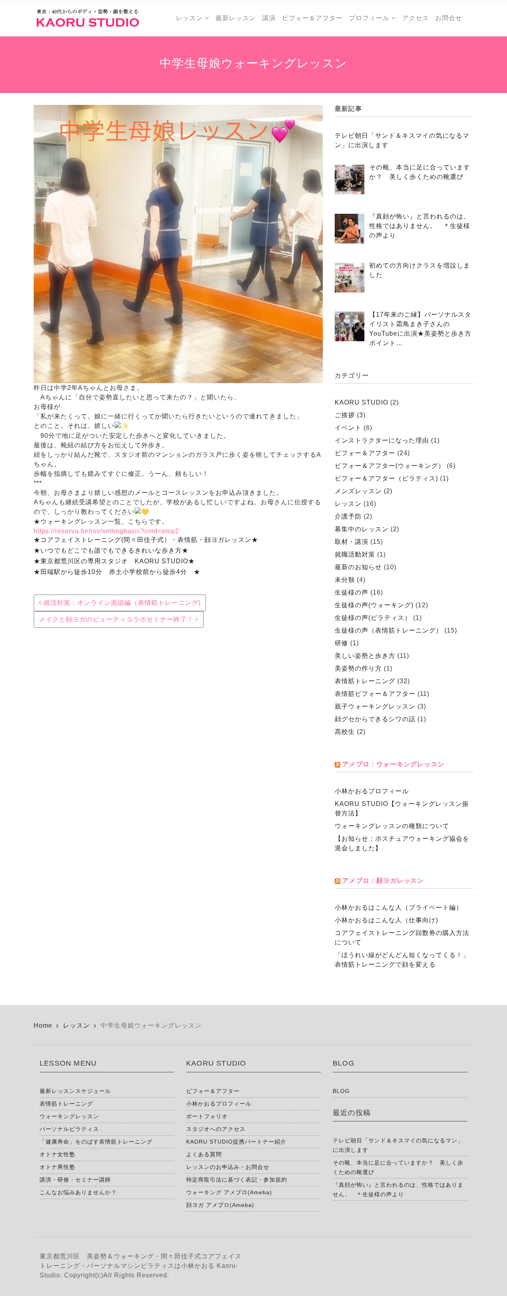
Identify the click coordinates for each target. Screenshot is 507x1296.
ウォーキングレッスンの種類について (392, 826)
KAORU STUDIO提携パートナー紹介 (236, 1141)
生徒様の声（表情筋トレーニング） (388, 630)
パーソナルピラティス (69, 1129)
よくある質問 (204, 1154)
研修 (341, 643)
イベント (348, 427)
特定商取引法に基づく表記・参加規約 (236, 1179)
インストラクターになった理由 (382, 440)
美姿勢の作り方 (358, 668)
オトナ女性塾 (57, 1154)
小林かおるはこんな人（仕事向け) (386, 920)
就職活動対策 (355, 554)
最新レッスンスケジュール (75, 1091)
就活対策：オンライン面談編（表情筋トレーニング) (121, 602)
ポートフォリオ (207, 1116)
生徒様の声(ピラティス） (373, 617)
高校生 (345, 731)
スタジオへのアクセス (216, 1129)
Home (43, 1025)
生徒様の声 (351, 592)
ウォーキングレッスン (69, 1116)
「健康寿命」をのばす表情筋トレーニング (96, 1141)
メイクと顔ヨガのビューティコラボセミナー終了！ (117, 619)
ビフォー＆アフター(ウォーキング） (390, 465)
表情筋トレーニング (365, 681)
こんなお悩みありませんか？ (78, 1192)
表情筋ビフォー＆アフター (375, 693)
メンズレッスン (358, 491)
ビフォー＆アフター (365, 453)
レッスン (348, 503)
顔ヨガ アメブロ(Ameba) (220, 1205)
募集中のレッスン (362, 529)
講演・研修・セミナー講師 (75, 1179)
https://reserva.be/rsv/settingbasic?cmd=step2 (106, 531)
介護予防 (348, 516)
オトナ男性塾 (57, 1167)
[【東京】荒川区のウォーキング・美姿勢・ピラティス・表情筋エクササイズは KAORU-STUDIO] (87, 18)
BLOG (341, 1091)
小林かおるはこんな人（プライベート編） (399, 907)
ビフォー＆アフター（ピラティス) (386, 478)
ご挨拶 (345, 415)
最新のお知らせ (358, 567)
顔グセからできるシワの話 (375, 719)
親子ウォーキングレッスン (375, 706)
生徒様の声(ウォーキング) (374, 605)
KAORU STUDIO (361, 402)
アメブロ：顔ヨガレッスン (383, 880)
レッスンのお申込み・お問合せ (227, 1167)
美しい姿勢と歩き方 (365, 655)
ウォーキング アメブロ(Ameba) (229, 1192)
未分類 (345, 579)
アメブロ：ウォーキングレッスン (393, 764)
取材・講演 (351, 541)
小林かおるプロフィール (372, 791)
